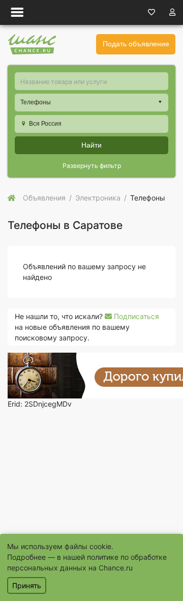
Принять (26, 585)
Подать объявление (136, 44)
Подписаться (135, 316)
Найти (91, 145)
